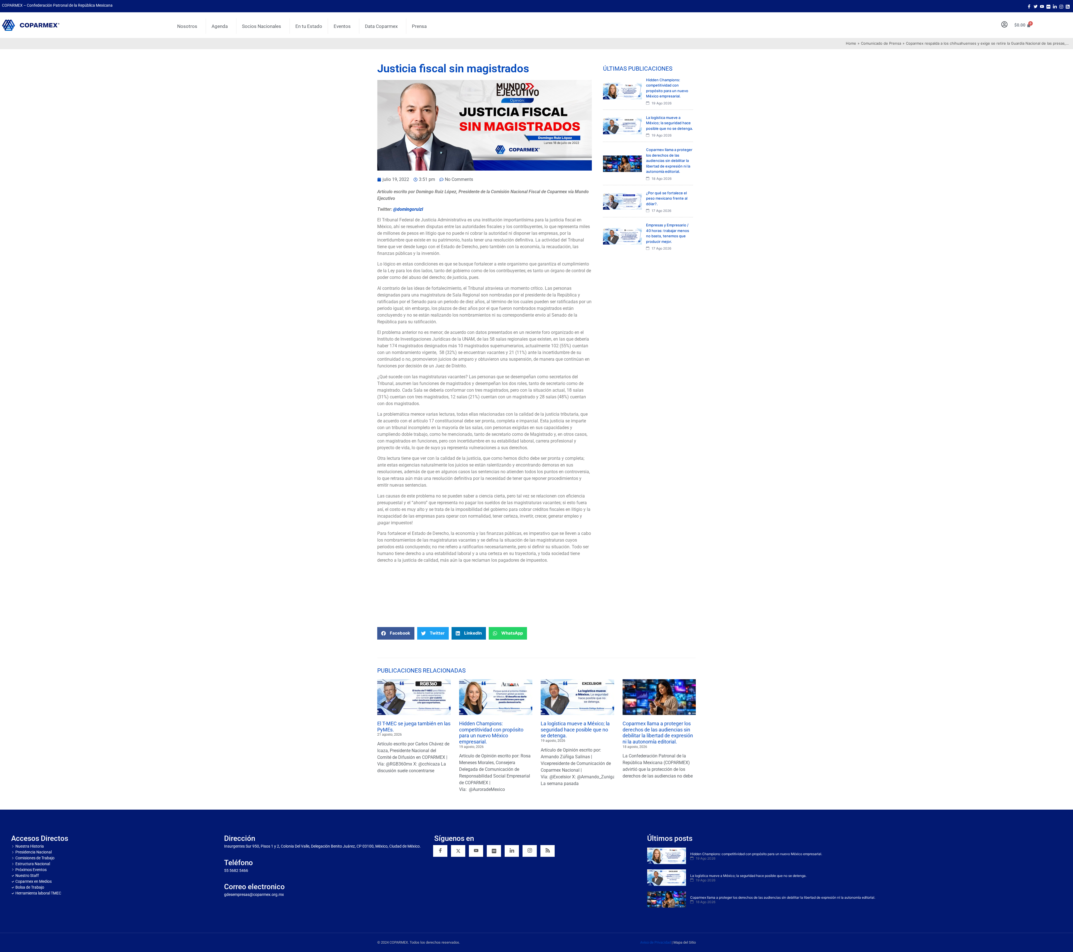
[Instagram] (1061, 6)
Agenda (220, 26)
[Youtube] (1041, 6)
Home (851, 43)
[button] (395, 633)
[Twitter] (1035, 6)
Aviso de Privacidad (655, 942)
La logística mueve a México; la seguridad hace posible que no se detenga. (575, 729)
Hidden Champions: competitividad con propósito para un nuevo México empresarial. (491, 733)
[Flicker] (1048, 6)
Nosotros (187, 26)
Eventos (342, 26)
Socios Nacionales (261, 26)
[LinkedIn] (1054, 6)
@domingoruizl (408, 209)
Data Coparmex (381, 26)
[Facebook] (1029, 6)
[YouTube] (476, 851)
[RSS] (547, 851)
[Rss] (1067, 6)
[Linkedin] (512, 851)
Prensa (419, 26)
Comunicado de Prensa (881, 43)
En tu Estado (308, 26)
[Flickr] (494, 851)
